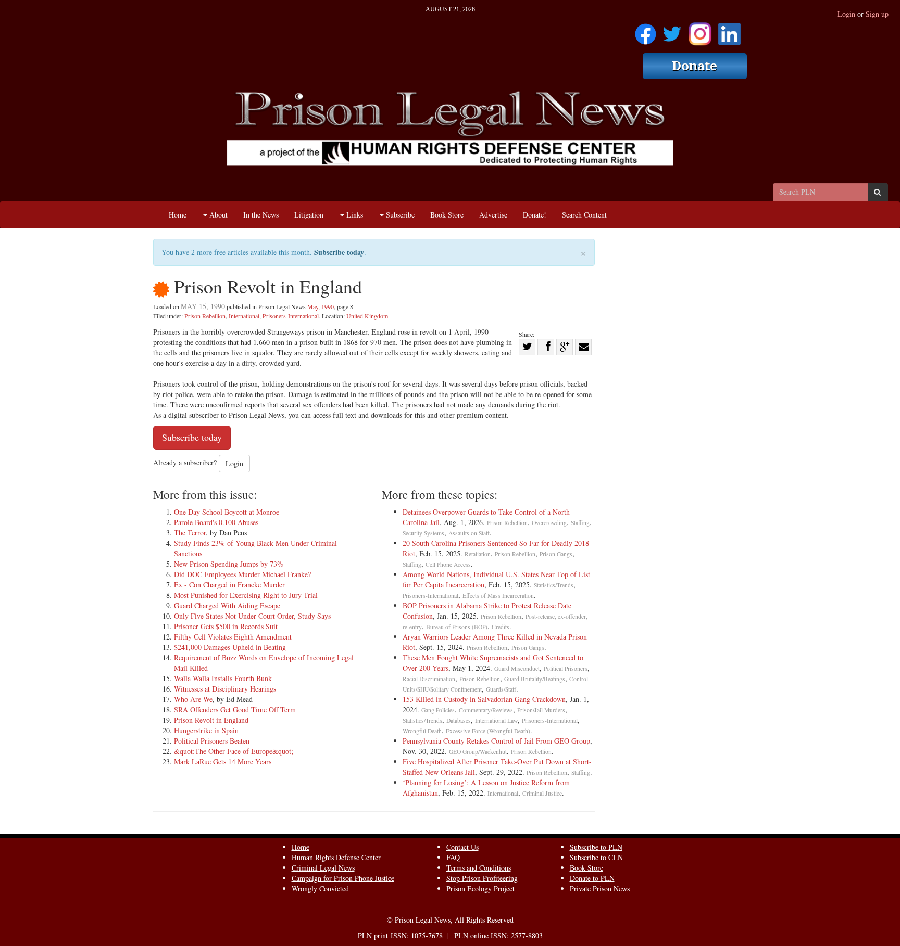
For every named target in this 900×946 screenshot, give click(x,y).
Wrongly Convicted (320, 888)
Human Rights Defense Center (336, 857)
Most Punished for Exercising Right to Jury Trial (246, 595)
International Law (496, 720)
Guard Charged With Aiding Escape (227, 605)
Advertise (493, 215)
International (244, 316)
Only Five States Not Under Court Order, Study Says (252, 616)
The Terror (190, 533)
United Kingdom (367, 316)
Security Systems (423, 533)
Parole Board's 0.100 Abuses (216, 522)
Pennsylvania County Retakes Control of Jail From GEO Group (496, 741)
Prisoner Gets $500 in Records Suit (226, 626)
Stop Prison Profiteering (482, 878)
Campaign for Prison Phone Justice (343, 878)
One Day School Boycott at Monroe (226, 512)
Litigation (308, 215)
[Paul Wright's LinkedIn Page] (729, 30)
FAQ (453, 857)
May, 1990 (320, 306)
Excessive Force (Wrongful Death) (488, 731)
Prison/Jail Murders (541, 710)
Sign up (877, 14)
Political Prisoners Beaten (211, 741)
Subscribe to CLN (596, 857)
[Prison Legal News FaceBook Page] (645, 30)
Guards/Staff (501, 689)
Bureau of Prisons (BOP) (457, 627)
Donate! (534, 215)
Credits (500, 627)
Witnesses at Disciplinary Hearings (225, 689)
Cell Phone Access (448, 564)
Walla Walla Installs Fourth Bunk (223, 678)
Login (846, 14)
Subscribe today (339, 252)
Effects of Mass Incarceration (498, 595)
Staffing (580, 523)
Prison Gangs (556, 554)
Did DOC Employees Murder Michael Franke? (242, 574)
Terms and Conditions (478, 868)
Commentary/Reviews (486, 710)
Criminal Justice (542, 793)
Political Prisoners (566, 668)
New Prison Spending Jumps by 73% (228, 564)
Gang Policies (438, 710)
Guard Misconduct (517, 668)
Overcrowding (549, 523)
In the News (261, 215)
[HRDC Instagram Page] (700, 30)
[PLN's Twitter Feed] (672, 30)
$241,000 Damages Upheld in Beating (230, 647)
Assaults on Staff (469, 533)
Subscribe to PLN (596, 847)
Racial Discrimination (429, 679)
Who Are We (193, 699)
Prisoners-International (290, 316)
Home (177, 215)
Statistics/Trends (553, 585)
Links (353, 215)
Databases (458, 720)
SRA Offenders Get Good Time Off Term (235, 709)
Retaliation (478, 554)
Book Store (447, 215)
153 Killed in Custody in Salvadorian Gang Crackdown (484, 699)
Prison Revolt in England (211, 720)
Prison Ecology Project (480, 888)
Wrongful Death (422, 731)
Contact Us (462, 847)
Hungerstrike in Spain (206, 730)
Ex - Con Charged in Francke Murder (229, 585)
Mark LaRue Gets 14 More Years (222, 761)
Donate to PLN (592, 878)
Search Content (584, 215)
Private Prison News (600, 888)
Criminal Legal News (323, 868)
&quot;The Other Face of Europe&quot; (233, 751)
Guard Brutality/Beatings (534, 679)
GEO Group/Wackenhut (478, 752)
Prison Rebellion (205, 316)
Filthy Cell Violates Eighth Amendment (233, 637)
